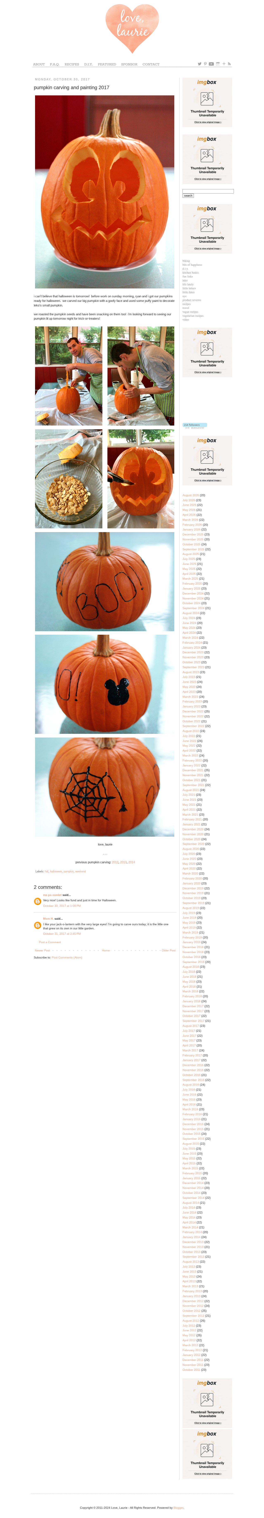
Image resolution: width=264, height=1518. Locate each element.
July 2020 (189, 853)
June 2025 (189, 564)
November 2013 (193, 1247)
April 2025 (189, 573)
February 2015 (192, 1173)
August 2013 (191, 1261)
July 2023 (189, 676)
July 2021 (189, 794)
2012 (115, 862)
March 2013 (190, 1286)
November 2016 (193, 1070)
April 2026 (189, 514)
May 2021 (189, 804)
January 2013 (191, 1296)
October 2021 (191, 780)
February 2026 (192, 524)
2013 (123, 862)
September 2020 (193, 844)
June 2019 (189, 917)
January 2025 (191, 588)
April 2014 (189, 1222)
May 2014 (189, 1217)
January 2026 (191, 529)
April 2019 (189, 927)
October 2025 (191, 544)
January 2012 (191, 1355)
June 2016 (189, 1094)
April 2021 (189, 809)
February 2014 (192, 1232)
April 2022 (189, 750)
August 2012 (191, 1320)
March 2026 (190, 519)
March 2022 (190, 755)
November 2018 (193, 952)
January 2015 (191, 1178)
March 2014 (190, 1227)
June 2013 (189, 1271)
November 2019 (193, 893)
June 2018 (189, 976)
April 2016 (189, 1104)
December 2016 (193, 1065)
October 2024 (191, 603)
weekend (80, 871)
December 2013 (193, 1242)
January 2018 (191, 1001)
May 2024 (189, 627)
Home (106, 950)
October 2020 (191, 839)
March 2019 (190, 932)
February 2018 (192, 996)
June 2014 (189, 1212)
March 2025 (190, 578)
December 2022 (193, 711)
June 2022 (189, 740)
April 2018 (189, 986)
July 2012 (189, 1325)
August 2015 (191, 1143)
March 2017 (190, 1050)
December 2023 (193, 652)
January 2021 (191, 824)
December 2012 (193, 1301)
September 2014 (193, 1197)
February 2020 (192, 878)
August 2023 (191, 672)
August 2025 (191, 554)
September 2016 (193, 1080)
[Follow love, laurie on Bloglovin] (195, 427)
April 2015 (189, 1163)
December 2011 (193, 1359)
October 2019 (191, 898)
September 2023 (193, 667)
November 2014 (193, 1187)
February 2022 (192, 760)
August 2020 (191, 848)
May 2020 (189, 863)
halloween (56, 871)
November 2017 (193, 1011)
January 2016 (191, 1119)
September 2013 (193, 1256)
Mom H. (48, 918)
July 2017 (189, 1030)
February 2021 (192, 819)
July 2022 (189, 736)
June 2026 (189, 504)
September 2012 (193, 1315)
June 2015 (189, 1153)
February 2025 (192, 583)
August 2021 (191, 790)
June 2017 (189, 1035)
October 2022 (191, 721)
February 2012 (192, 1350)
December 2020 (193, 829)
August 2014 (191, 1202)
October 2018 (191, 957)
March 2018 (190, 991)
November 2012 (193, 1305)
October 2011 (191, 1369)
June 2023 (189, 681)
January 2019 (191, 942)
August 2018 (191, 966)
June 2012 (189, 1330)
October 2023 (191, 662)
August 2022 (191, 731)
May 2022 (189, 745)
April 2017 (189, 1045)
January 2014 (191, 1237)
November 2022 (193, 716)
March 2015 (190, 1168)
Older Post (169, 950)
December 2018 (193, 947)
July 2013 (189, 1266)
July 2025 (189, 559)
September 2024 (193, 608)
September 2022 (193, 726)
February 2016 (192, 1114)
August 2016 (191, 1084)
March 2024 (190, 637)
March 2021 (190, 814)
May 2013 (189, 1276)
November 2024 (193, 598)
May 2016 (189, 1099)
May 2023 (189, 686)
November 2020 (193, 834)
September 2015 (193, 1138)
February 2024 (192, 642)
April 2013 (189, 1281)
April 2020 (189, 868)
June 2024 (189, 623)
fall (46, 871)
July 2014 (189, 1207)
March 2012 (190, 1345)
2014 (131, 862)
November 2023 (193, 657)
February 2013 (192, 1291)
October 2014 (191, 1192)
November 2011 (193, 1364)
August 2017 (191, 1025)
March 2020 (190, 873)
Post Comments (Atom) (67, 957)
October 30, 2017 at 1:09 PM (62, 905)
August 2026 (191, 495)
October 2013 (191, 1252)
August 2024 (191, 613)
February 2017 (192, 1055)
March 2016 (190, 1109)
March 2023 (190, 696)
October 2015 (191, 1133)
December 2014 (193, 1183)
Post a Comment (50, 942)
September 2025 (193, 549)
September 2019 (193, 903)
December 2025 (193, 534)
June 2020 (189, 858)
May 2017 (189, 1040)
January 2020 (191, 883)
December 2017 (193, 1006)
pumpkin (69, 871)
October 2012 (191, 1310)
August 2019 (191, 908)
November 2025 (193, 539)
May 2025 (189, 568)
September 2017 (193, 1020)
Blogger (178, 1507)
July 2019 (189, 912)
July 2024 (189, 618)
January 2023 (191, 706)
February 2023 (192, 701)
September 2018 (193, 962)
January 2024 (191, 647)
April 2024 (189, 632)
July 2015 (189, 1148)
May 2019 (189, 922)
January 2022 (191, 765)
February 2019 (192, 937)
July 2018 (189, 971)
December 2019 (193, 888)
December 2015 (193, 1124)
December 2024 (193, 593)
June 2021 (189, 799)
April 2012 (189, 1340)
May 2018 (189, 981)
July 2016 (189, 1089)
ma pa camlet (52, 895)
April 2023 (189, 691)
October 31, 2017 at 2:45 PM (62, 933)
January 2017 (191, 1060)
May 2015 (189, 1158)
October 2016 (191, 1075)
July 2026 (189, 500)
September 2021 (193, 785)
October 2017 (191, 1016)
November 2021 (193, 775)
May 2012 (189, 1335)
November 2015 (193, 1129)
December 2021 (193, 770)
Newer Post (42, 950)
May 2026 (189, 509)
